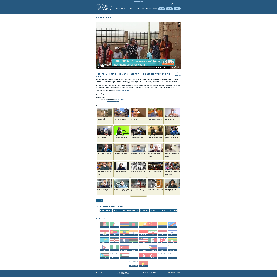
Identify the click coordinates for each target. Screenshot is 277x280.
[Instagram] (101, 272)
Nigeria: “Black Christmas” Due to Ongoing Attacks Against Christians (172, 155)
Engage (131, 8)
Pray (177, 8)
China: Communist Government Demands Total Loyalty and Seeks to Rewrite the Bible (104, 191)
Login (164, 3)
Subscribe (162, 8)
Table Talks (138, 1)
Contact (155, 8)
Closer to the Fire (119, 210)
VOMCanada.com (120, 99)
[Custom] (104, 272)
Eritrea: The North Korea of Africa (155, 189)
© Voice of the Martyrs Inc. (174, 272)
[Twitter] (99, 272)
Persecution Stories (121, 8)
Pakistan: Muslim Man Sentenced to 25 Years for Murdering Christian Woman (172, 173)
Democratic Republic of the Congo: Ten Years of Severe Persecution (120, 120)
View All (99, 200)
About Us (148, 8)
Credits (179, 274)
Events (137, 8)
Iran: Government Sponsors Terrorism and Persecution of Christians (154, 155)
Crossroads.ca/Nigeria (124, 90)
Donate (169, 8)
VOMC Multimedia (106, 210)
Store (142, 8)
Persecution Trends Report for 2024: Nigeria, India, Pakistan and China (104, 173)
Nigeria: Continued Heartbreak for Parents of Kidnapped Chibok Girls (172, 137)
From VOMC (154, 210)
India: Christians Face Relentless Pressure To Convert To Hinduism (172, 120)
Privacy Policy (173, 274)
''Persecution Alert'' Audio (168, 210)
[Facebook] (96, 272)
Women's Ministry (132, 210)
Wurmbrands (144, 210)
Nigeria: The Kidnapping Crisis (138, 171)
